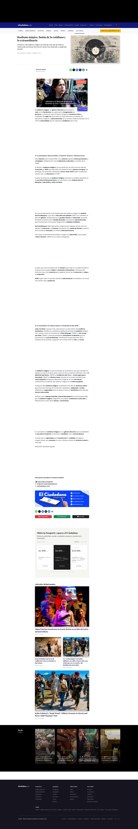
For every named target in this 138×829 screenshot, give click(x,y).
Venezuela (73, 794)
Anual (83, 541)
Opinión (91, 25)
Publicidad (38, 794)
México (61, 25)
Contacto (38, 797)
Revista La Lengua (92, 801)
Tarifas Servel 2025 (95, 819)
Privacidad (38, 799)
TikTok (54, 799)
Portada (89, 789)
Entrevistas (98, 25)
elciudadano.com (43, 486)
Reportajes (90, 799)
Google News (44, 517)
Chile (55, 25)
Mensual (77, 541)
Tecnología (108, 809)
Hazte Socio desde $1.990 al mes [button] (110, 31)
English (77, 25)
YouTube (81, 517)
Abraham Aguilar (41, 69)
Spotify (55, 801)
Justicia (56, 31)
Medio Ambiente (30, 31)
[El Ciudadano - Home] (25, 25)
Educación (93, 809)
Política (21, 31)
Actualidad (90, 792)
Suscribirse (62, 566)
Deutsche (83, 25)
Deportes (115, 809)
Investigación (108, 25)
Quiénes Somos (39, 789)
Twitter (55, 794)
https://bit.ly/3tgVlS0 (45, 482)
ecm (39, 53)
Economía (41, 31)
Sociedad (70, 31)
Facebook (55, 789)
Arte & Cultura (21, 53)
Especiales (80, 809)
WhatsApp (62, 517)
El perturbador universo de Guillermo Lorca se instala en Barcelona (45, 661)
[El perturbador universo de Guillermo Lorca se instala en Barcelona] (48, 647)
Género (63, 31)
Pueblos (48, 31)
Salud (69, 809)
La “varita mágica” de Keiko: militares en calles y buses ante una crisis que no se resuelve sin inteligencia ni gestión (75, 662)
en (118, 819)
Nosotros (64, 819)
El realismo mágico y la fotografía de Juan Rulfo (63, 326)
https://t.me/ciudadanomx (47, 484)
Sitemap (103, 819)
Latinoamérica (68, 25)
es (116, 819)
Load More (69, 774)
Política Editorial (39, 792)
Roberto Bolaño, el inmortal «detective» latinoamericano (66, 156)
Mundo (51, 25)
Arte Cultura (79, 31)
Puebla (34, 53)
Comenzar (45, 566)
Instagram (56, 792)
